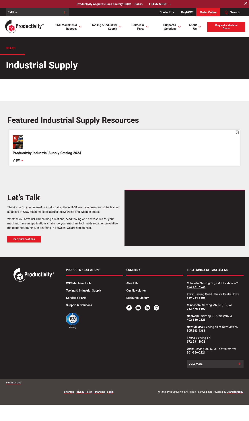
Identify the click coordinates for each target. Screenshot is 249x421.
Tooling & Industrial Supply (83, 290)
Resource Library (137, 298)
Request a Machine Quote (226, 27)
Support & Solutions (79, 305)
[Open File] (73, 321)
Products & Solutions (83, 270)
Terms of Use (13, 382)
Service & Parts (76, 298)
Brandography (235, 391)
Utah (190, 349)
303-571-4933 (196, 287)
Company (133, 270)
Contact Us (167, 12)
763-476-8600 (196, 309)
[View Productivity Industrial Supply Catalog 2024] (124, 148)
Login (110, 391)
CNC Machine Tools (78, 283)
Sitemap (69, 391)
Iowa (190, 294)
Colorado (193, 283)
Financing (99, 391)
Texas (191, 338)
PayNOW (187, 12)
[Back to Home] (25, 27)
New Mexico (195, 327)
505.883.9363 (196, 330)
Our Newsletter (136, 290)
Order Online (208, 12)
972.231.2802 (196, 341)
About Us (132, 283)
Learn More (158, 4)
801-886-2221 (196, 352)
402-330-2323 (196, 319)
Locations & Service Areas (207, 270)
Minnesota (194, 305)
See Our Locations (24, 239)
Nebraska (193, 316)
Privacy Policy (84, 391)
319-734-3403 (196, 298)
